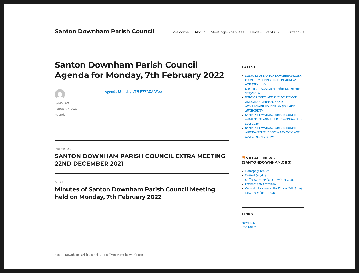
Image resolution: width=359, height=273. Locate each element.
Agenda (60, 114)
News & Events (262, 32)
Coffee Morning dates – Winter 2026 (269, 180)
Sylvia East (62, 103)
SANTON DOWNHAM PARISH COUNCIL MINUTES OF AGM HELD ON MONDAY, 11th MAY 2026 (273, 119)
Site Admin (249, 227)
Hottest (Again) (255, 175)
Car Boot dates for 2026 (260, 184)
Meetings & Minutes (227, 32)
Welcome (181, 32)
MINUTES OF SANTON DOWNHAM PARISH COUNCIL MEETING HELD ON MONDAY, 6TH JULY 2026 (273, 80)
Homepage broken (257, 171)
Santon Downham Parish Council (104, 31)
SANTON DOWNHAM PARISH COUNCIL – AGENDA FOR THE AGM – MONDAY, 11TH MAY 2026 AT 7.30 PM (272, 132)
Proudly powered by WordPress (123, 255)
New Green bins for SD (260, 193)
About (200, 32)
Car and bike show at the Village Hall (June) (273, 188)
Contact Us (294, 32)
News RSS (248, 223)
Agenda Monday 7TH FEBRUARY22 (133, 92)
